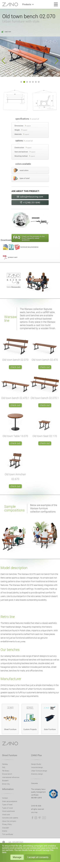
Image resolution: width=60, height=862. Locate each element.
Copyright (5, 828)
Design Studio (36, 764)
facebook (32, 817)
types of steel (25, 178)
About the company (9, 821)
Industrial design (37, 767)
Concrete (34, 783)
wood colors (24, 170)
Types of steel (7, 805)
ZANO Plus (36, 755)
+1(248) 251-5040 (31, 202)
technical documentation (29, 247)
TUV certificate (7, 834)
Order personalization (9, 801)
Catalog (5, 764)
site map (34, 812)
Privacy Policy (7, 824)
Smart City (6, 784)
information (8, 789)
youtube (44, 817)
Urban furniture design (39, 771)
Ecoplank (5, 781)
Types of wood (7, 808)
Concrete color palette (10, 818)
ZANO (10, 4)
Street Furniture (9, 755)
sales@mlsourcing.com (31, 196)
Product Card (12, 257)
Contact (5, 798)
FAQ (3, 767)
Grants (4, 831)
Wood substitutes (8, 811)
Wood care (6, 815)
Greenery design (37, 774)
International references (10, 777)
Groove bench (7, 774)
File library (5, 771)
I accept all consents (37, 857)
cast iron (8, 32)
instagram (36, 817)
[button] (3, 60)
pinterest (40, 817)
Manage (17, 857)
